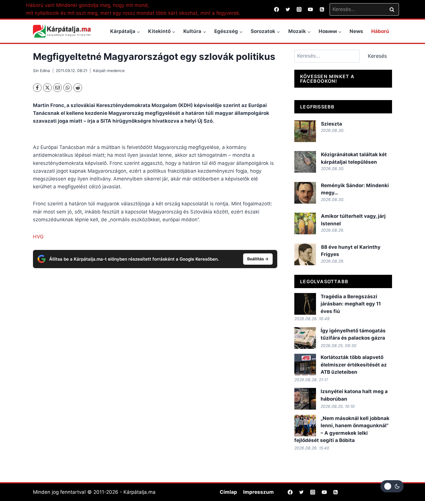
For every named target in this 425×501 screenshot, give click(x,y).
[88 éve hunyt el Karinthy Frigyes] (305, 254)
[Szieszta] (305, 131)
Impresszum (258, 492)
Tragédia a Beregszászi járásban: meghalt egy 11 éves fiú (351, 304)
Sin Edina (41, 70)
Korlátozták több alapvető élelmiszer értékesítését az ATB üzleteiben (354, 364)
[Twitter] (288, 9)
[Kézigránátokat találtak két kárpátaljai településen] (305, 162)
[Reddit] (77, 87)
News (356, 31)
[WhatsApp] (67, 87)
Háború (380, 31)
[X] (47, 87)
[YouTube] (310, 9)
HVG (38, 237)
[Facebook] (277, 9)
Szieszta (331, 124)
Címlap (228, 492)
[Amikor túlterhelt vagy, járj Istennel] (305, 223)
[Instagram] (299, 9)
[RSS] (322, 9)
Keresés (377, 56)
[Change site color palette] (392, 486)
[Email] (57, 87)
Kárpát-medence (109, 70)
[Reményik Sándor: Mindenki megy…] (305, 193)
